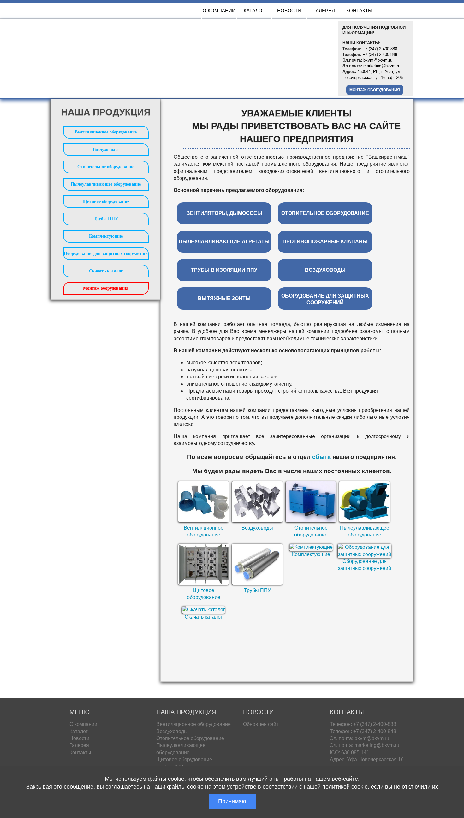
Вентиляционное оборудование (106, 132)
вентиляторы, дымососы (224, 213)
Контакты (359, 10)
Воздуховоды (257, 528)
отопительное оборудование (325, 213)
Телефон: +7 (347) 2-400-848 (363, 731)
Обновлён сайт (260, 724)
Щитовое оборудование (105, 201)
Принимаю (232, 801)
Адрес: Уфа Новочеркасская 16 (367, 759)
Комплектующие (311, 554)
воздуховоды (325, 270)
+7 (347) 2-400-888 (380, 48)
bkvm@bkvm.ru (377, 60)
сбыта (321, 456)
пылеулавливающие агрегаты (224, 241)
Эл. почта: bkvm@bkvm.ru (359, 738)
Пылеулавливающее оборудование (106, 184)
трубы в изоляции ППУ (224, 270)
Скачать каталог (204, 616)
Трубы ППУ (257, 590)
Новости (289, 10)
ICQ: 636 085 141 (349, 752)
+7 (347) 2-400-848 (380, 54)
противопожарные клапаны (325, 241)
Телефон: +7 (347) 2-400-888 (363, 724)
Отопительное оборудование (105, 166)
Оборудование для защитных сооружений (106, 253)
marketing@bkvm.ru (381, 65)
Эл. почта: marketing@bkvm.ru (364, 745)
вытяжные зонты (224, 298)
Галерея (324, 10)
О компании (219, 10)
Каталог (254, 10)
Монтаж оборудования (374, 90)
